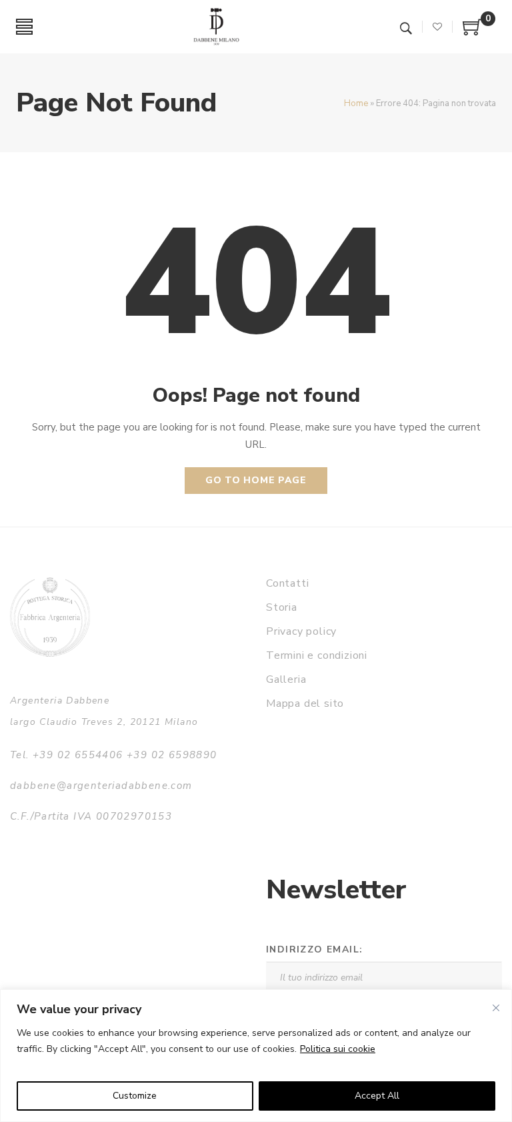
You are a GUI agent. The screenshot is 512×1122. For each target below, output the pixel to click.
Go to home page (256, 480)
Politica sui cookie (337, 1049)
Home (356, 103)
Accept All (377, 1095)
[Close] (496, 1008)
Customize (135, 1095)
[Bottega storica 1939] (50, 617)
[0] (473, 32)
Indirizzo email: (314, 949)
